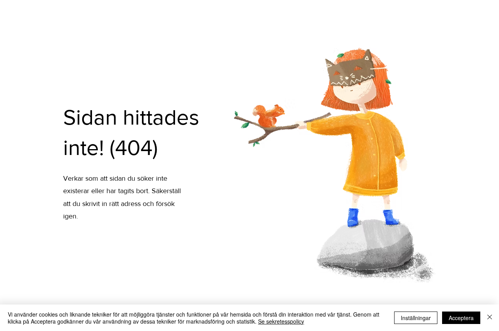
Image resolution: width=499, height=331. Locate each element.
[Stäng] (489, 318)
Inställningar (416, 318)
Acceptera (461, 318)
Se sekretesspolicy (281, 321)
